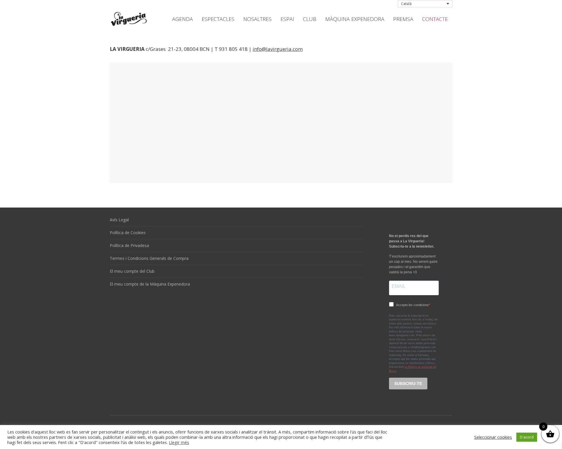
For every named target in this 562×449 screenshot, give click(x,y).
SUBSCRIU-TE (408, 383)
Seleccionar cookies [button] (493, 437)
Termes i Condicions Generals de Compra (149, 258)
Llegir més (179, 442)
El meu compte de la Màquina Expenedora (150, 284)
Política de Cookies (128, 232)
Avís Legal (119, 219)
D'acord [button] (527, 437)
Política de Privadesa (129, 245)
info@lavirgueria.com (278, 49)
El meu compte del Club (132, 271)
